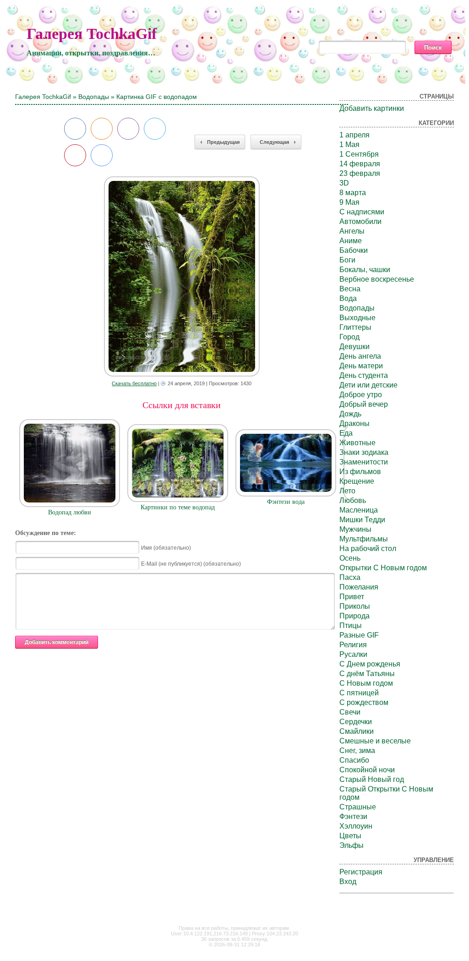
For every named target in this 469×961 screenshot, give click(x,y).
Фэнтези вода (286, 501)
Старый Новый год (371, 779)
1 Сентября (359, 154)
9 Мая (349, 202)
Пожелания (358, 587)
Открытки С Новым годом (383, 568)
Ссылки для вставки (181, 405)
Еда (346, 433)
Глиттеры (355, 327)
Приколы (354, 606)
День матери (361, 366)
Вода (348, 298)
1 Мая (349, 144)
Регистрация (360, 872)
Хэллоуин (355, 826)
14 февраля (359, 164)
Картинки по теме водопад (178, 507)
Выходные (357, 318)
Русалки (353, 654)
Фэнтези (353, 816)
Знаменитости (363, 462)
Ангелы (352, 231)
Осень (349, 558)
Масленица (358, 510)
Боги (347, 260)
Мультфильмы (363, 539)
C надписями (361, 212)
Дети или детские (368, 385)
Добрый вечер (363, 404)
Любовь (352, 500)
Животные (357, 443)
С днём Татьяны (367, 673)
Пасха (349, 577)
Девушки (354, 346)
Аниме (350, 241)
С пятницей (359, 693)
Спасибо (354, 760)
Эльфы (351, 845)
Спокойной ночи (367, 770)
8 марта (352, 193)
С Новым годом (366, 683)
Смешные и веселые (375, 741)
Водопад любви (69, 512)
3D (344, 183)
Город (349, 337)
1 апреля (354, 135)
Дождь (350, 414)
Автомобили (360, 221)
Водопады (93, 96)
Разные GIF (359, 635)
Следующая (274, 142)
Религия (353, 645)
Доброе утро (360, 395)
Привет (351, 597)
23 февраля (359, 173)
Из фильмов (360, 471)
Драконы (354, 423)
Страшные (357, 807)
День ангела (360, 356)
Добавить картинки (371, 108)
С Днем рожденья (369, 664)
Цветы (350, 836)
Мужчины (355, 529)
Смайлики (356, 731)
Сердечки (355, 722)
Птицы (350, 625)
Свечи (349, 712)
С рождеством (363, 702)
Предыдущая (223, 142)
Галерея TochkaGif (92, 33)
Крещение (356, 481)
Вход (347, 881)
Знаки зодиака (363, 452)
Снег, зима (357, 750)
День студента (363, 375)
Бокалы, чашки (364, 269)
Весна (349, 289)
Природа (354, 616)
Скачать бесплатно (134, 383)
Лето (347, 491)
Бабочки (353, 250)
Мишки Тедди (362, 520)
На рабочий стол (367, 548)
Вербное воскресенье (376, 279)
